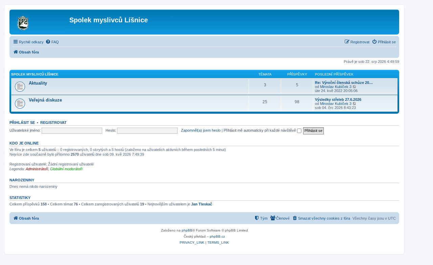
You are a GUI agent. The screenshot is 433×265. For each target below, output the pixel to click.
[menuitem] (52, 42)
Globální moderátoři (66, 169)
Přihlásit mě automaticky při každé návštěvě (260, 130)
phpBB (187, 230)
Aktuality (38, 83)
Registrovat (53, 122)
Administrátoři (37, 169)
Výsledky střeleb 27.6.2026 (338, 99)
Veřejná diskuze (45, 100)
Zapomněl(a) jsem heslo (201, 130)
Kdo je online (24, 143)
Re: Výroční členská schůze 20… (344, 83)
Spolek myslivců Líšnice (35, 74)
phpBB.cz (217, 236)
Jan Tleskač (201, 204)
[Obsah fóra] (40, 22)
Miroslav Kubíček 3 (335, 87)
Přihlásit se (22, 122)
